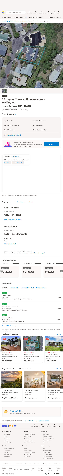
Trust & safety (46, 452)
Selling (52, 17)
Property (8, 21)
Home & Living (7, 442)
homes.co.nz (18, 463)
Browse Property (6, 17)
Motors (45, 431)
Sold (26, 17)
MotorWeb (27, 463)
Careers (16, 469)
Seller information (47, 456)
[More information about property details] (15, 114)
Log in (59, 13)
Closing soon (7, 438)
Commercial (39, 17)
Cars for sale (46, 434)
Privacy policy (32, 469)
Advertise (26, 469)
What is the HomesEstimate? (12, 219)
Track (53, 144)
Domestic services (28, 450)
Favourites (48, 426)
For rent (21, 17)
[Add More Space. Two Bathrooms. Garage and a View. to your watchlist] (20, 373)
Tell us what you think (43, 420)
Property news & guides (29, 434)
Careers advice (7, 450)
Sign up (54, 13)
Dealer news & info (47, 440)
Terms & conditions (40, 469)
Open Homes (27, 438)
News (21, 469)
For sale (16, 17)
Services (26, 446)
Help (44, 448)
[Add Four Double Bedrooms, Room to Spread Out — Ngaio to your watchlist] (43, 373)
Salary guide (7, 456)
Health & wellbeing (28, 454)
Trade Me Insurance (6, 463)
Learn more (30, 420)
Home (3, 21)
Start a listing (35, 426)
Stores (5, 436)
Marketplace (7, 431)
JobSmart (6, 452)
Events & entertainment (29, 452)
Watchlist (42, 426)
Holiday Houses (47, 463)
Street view (7, 162)
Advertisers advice (8, 454)
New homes (31, 17)
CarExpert (36, 463)
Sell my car (45, 442)
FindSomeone (58, 463)
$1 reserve (6, 440)
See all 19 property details (12, 135)
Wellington (16, 21)
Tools (57, 17)
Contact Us (58, 469)
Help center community (48, 458)
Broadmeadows (23, 21)
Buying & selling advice (48, 438)
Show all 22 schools (8, 326)
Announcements (47, 450)
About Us (10, 469)
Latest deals (7, 434)
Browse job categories (9, 448)
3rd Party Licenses (47, 454)
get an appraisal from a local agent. (34, 253)
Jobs (5, 446)
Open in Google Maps (18, 162)
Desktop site (4, 469)
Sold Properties (27, 436)
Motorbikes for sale (47, 436)
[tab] (7, 156)
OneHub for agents (28, 440)
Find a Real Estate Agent (29, 442)
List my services (27, 456)
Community (46, 446)
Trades (25, 448)
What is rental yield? (10, 244)
